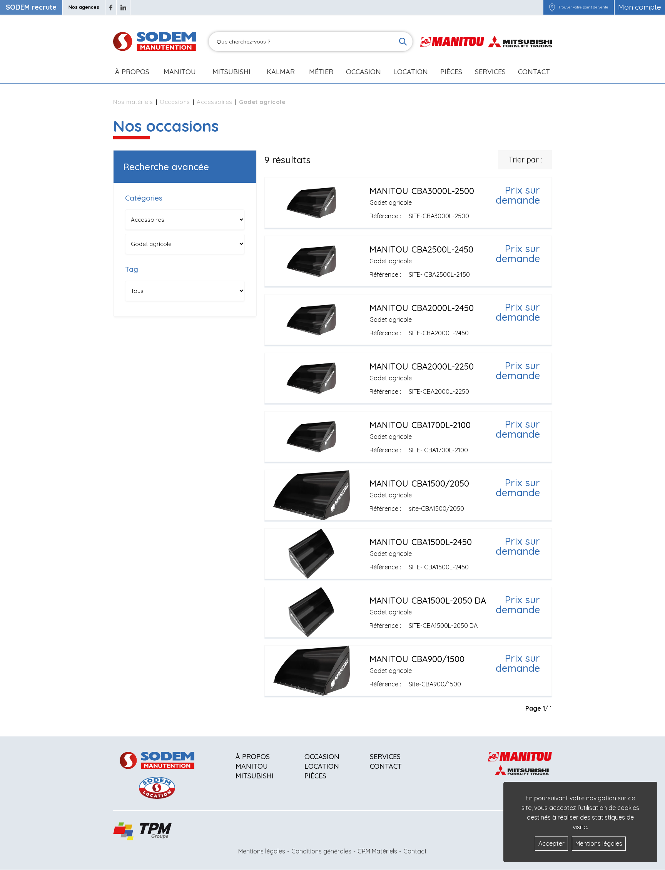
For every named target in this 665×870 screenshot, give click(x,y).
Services (385, 756)
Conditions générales (321, 851)
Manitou (180, 71)
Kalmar (281, 71)
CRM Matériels (377, 851)
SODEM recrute (31, 7)
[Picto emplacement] (552, 7)
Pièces (315, 775)
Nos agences (84, 7)
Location (410, 71)
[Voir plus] (408, 202)
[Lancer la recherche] (403, 41)
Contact (534, 71)
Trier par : (525, 159)
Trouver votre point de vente (583, 7)
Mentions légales (261, 851)
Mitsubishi (231, 71)
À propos (253, 756)
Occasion (363, 71)
